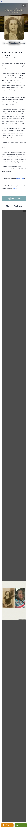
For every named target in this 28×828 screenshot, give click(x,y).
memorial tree (20, 178)
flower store (19, 181)
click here (15, 188)
